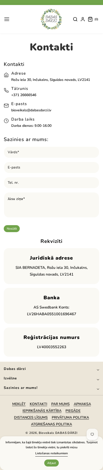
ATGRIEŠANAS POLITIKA (51, 424)
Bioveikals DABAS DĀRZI (58, 433)
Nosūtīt (12, 229)
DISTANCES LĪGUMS (31, 417)
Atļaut (51, 463)
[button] (7, 19)
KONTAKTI (38, 404)
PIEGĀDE (73, 410)
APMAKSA (82, 404)
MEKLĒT (19, 404)
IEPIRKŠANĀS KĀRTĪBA (42, 410)
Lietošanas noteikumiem (51, 453)
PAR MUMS (60, 404)
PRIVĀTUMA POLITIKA (70, 417)
